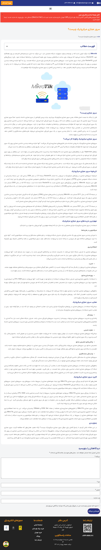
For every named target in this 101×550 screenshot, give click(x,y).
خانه (98, 37)
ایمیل (97, 490)
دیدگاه (97, 456)
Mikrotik (94, 54)
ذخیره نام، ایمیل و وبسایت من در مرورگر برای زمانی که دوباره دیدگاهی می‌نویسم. (72, 506)
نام (98, 482)
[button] (50, 8)
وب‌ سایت (97, 498)
